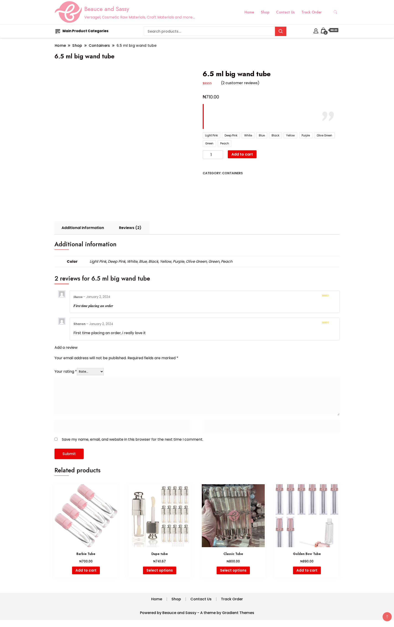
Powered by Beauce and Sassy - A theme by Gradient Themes (197, 612)
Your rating (65, 371)
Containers (232, 173)
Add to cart (242, 154)
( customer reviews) (240, 83)
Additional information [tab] (83, 227)
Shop (265, 12)
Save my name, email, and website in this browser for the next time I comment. (132, 439)
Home (249, 12)
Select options (159, 570)
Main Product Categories (85, 31)
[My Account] (316, 30)
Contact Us (285, 12)
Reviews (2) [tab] (130, 227)
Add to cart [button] (85, 570)
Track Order (311, 12)
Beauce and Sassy (106, 9)
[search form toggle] (335, 12)
